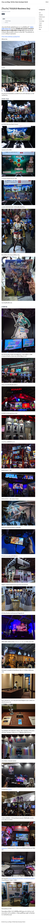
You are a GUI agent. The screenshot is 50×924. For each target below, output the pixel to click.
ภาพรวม (6, 22)
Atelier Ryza (8, 20)
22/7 (40, 12)
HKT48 (40, 27)
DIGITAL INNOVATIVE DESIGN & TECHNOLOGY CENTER (21, 878)
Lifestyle (41, 14)
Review (40, 19)
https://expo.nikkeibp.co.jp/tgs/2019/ (11, 36)
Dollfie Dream (42, 17)
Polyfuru (10, 789)
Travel (40, 23)
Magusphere (4, 848)
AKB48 (40, 25)
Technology (41, 21)
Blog (3, 14)
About (47, 2)
